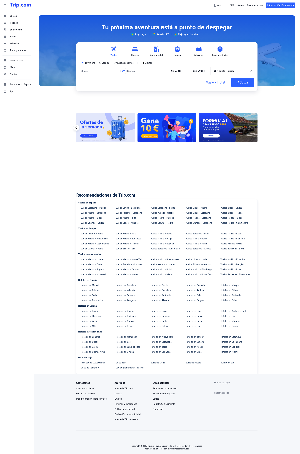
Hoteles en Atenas (125, 321)
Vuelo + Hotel (215, 82)
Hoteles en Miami (229, 352)
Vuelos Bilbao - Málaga (231, 213)
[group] (139, 34)
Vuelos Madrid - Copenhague (95, 243)
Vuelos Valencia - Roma (92, 248)
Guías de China (158, 362)
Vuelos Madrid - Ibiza (126, 218)
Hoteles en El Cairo (195, 342)
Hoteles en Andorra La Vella (233, 311)
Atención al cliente (85, 388)
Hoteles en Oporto (125, 311)
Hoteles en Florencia (91, 316)
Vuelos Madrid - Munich (127, 243)
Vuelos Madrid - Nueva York (129, 259)
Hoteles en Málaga (229, 285)
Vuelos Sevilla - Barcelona (128, 208)
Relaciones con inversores (165, 388)
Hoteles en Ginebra (125, 352)
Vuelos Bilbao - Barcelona (198, 213)
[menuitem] (16, 16)
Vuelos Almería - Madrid (162, 213)
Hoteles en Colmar (159, 326)
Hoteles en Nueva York (162, 337)
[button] (5, 5)
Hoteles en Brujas (229, 326)
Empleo (118, 399)
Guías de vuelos (193, 362)
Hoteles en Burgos (195, 300)
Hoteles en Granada (195, 285)
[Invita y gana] (167, 127)
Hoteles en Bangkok (230, 347)
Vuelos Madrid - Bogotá (92, 269)
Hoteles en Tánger (194, 337)
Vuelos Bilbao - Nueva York (199, 264)
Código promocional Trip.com (130, 367)
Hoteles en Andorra (195, 290)
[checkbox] (147, 62)
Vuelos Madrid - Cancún (127, 269)
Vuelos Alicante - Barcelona (129, 213)
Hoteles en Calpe (228, 300)
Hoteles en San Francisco (128, 347)
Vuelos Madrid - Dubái (161, 269)
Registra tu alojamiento (164, 404)
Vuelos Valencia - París (231, 243)
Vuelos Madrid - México (127, 274)
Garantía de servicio (85, 393)
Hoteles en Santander (231, 295)
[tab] (113, 51)
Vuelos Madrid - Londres (92, 259)
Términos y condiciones (126, 404)
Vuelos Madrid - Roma (161, 233)
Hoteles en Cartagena (161, 342)
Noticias (118, 393)
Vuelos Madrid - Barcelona (93, 213)
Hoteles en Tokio (159, 347)
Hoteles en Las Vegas (161, 352)
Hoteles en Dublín (194, 316)
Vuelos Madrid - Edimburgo (199, 269)
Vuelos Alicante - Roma (92, 233)
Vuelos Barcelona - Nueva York (235, 274)
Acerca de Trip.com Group (127, 419)
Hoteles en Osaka (89, 347)
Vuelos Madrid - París (126, 233)
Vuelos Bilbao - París (125, 248)
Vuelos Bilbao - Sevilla (231, 208)
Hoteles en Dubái (89, 342)
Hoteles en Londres (90, 337)
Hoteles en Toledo (90, 290)
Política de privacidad (125, 409)
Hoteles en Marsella (230, 321)
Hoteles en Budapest (126, 316)
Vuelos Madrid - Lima (230, 269)
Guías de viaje (227, 362)
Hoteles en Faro (193, 326)
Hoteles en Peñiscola (161, 295)
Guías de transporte (90, 367)
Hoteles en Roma (89, 311)
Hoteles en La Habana (231, 342)
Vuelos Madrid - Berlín (196, 238)
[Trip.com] (20, 5)
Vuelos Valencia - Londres (163, 264)
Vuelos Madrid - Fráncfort (232, 238)
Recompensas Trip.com (164, 393)
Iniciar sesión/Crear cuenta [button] (280, 5)
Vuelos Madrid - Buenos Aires (165, 259)
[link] (218, 5)
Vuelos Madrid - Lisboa (231, 233)
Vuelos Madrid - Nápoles (162, 243)
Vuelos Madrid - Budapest (128, 238)
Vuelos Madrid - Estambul (232, 259)
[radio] (88, 62)
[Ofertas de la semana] (105, 127)
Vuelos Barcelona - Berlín (232, 248)
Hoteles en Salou (194, 295)
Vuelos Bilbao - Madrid (196, 208)
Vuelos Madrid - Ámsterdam (94, 238)
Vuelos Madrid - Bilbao (91, 218)
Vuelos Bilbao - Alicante (127, 223)
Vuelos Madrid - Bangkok (232, 264)
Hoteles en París (193, 311)
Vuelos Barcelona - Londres (129, 264)
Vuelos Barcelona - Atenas (198, 248)
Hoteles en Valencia (125, 290)
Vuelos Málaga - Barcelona (198, 218)
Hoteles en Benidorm (126, 285)
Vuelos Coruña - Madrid (162, 223)
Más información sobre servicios (91, 399)
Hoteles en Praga (228, 316)
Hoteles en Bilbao (229, 290)
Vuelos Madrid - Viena (196, 243)
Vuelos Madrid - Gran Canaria (234, 223)
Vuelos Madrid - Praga (161, 238)
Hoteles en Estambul (230, 337)
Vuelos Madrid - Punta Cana (199, 274)
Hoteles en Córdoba (125, 295)
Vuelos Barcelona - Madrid (93, 208)
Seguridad (157, 409)
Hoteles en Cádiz (89, 295)
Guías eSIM (121, 362)
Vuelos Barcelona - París (197, 233)
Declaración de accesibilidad (128, 414)
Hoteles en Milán (89, 326)
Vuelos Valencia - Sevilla (92, 223)
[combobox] (85, 71)
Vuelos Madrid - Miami (161, 274)
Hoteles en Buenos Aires (93, 352)
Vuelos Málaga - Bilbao (231, 218)
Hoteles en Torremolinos (92, 300)
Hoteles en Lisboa (159, 311)
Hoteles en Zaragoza (126, 300)
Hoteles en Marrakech (126, 337)
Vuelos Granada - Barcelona (199, 223)
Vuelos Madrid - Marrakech (93, 274)
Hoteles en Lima (194, 352)
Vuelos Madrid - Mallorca (162, 218)
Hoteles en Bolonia (195, 321)
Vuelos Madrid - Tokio (91, 264)
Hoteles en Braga (124, 326)
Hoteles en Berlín (159, 321)
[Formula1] (228, 127)
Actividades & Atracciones (93, 362)
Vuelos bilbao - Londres (197, 259)
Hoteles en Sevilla (159, 285)
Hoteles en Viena (89, 321)
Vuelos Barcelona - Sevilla (163, 208)
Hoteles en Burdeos (160, 316)
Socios (156, 399)
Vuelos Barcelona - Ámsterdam (165, 248)
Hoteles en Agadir (194, 347)
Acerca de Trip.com (124, 388)
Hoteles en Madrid (90, 285)
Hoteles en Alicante (160, 300)
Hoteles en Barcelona (161, 290)
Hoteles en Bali (123, 342)
